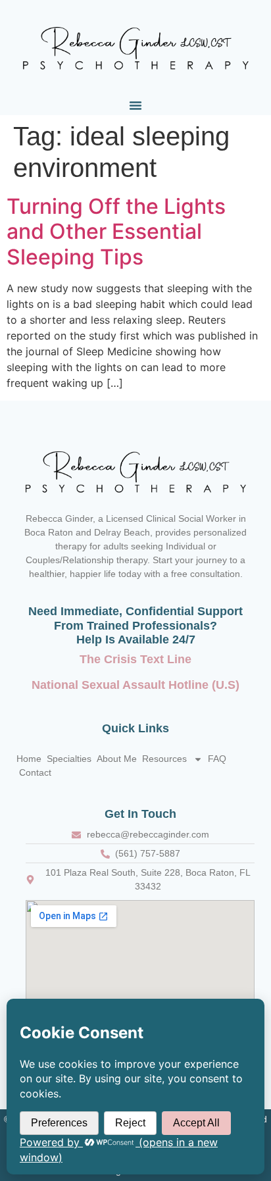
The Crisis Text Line (135, 659)
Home (28, 758)
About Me (117, 758)
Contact (35, 772)
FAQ (217, 758)
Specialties (69, 758)
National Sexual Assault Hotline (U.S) (135, 684)
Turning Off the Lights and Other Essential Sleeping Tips (116, 231)
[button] (135, 105)
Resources (164, 758)
